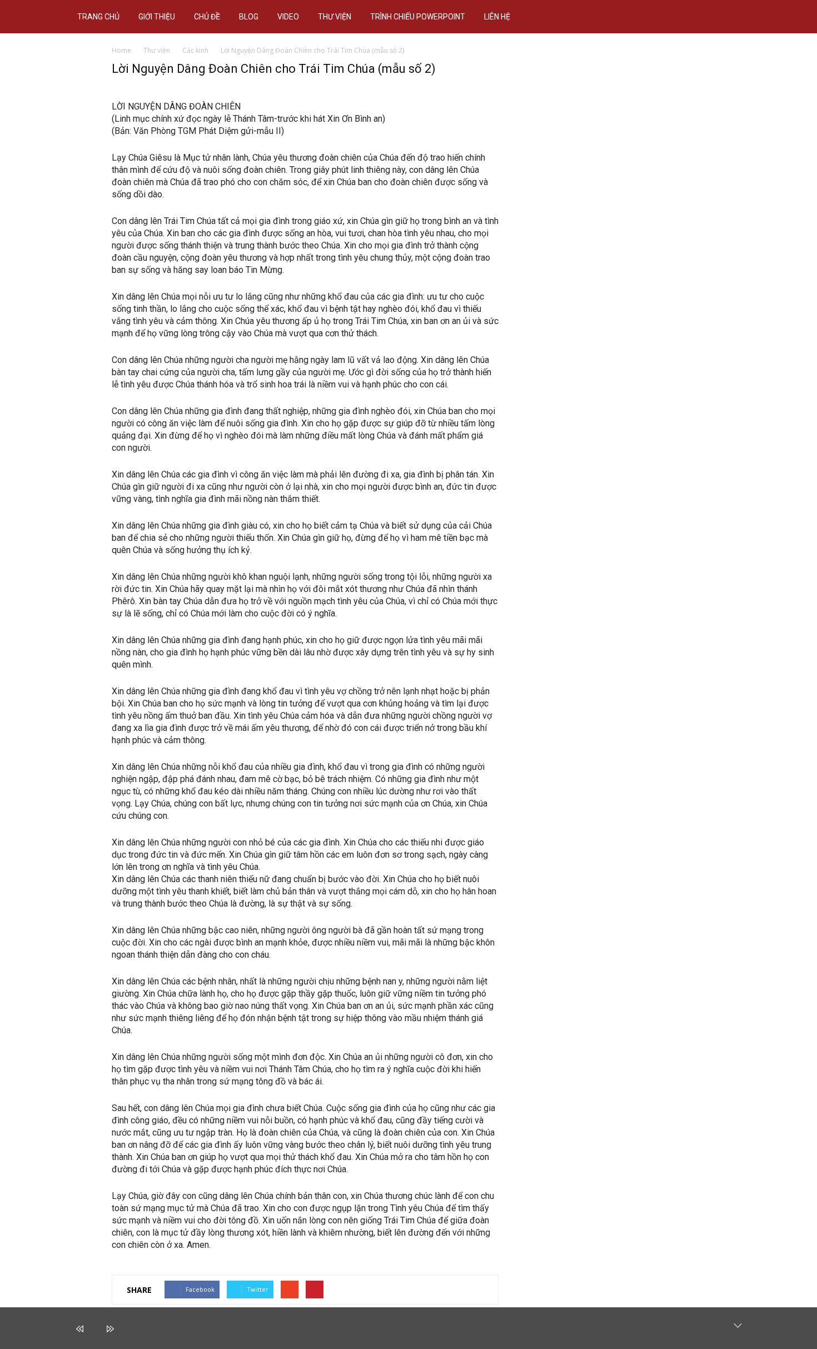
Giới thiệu (156, 16)
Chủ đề (207, 16)
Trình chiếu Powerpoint (417, 16)
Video (288, 16)
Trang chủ (98, 16)
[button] (745, 16)
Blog (248, 16)
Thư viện (334, 16)
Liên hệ (497, 16)
